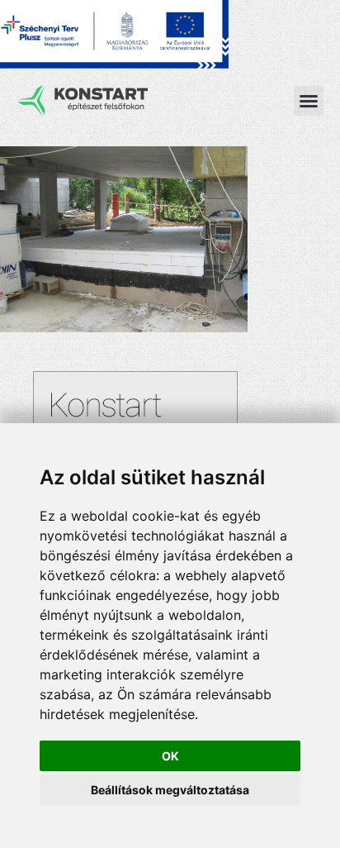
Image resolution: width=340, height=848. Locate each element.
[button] (308, 101)
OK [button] (170, 756)
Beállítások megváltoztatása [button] (170, 790)
